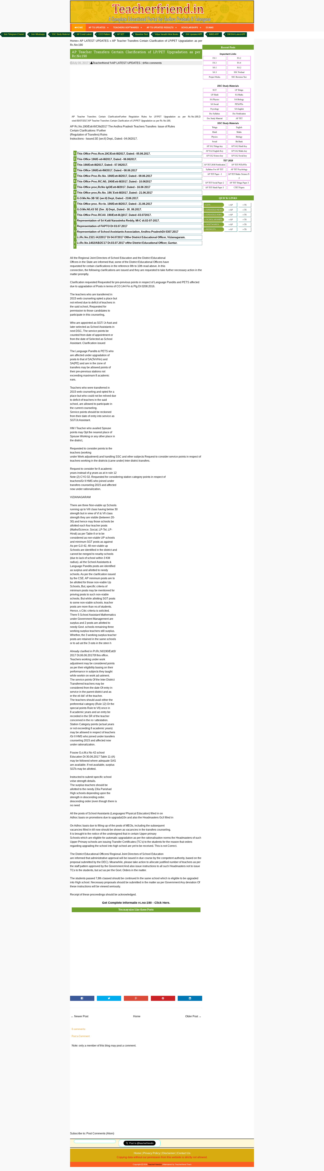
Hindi (214, 132)
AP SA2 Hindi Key (239, 146)
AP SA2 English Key (214, 151)
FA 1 (215, 58)
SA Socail (215, 104)
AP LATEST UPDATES (126, 62)
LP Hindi (214, 95)
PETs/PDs (239, 104)
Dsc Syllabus (214, 114)
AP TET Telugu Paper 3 (239, 183)
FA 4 (239, 63)
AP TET (239, 118)
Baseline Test (141, 34)
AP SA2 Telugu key (215, 146)
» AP (231, 205)
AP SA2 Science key (214, 156)
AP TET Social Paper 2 (214, 183)
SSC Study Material (61, 34)
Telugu (214, 127)
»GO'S (207, 205)
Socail (214, 141)
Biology (239, 137)
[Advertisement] (136, 90)
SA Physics (214, 99)
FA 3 (215, 63)
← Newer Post (79, 1016)
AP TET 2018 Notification (214, 165)
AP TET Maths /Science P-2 (239, 176)
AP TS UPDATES (97, 27)
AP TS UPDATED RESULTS (160, 27)
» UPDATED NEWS (214, 209)
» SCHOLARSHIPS (213, 219)
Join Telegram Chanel (14, 34)
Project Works (214, 77)
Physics (214, 137)
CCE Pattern (104, 34)
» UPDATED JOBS (213, 214)
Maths (239, 132)
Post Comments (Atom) (100, 1133)
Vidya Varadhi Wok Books (166, 34)
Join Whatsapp (38, 34)
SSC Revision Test (239, 77)
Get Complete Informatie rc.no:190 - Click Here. (136, 902)
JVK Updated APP (193, 34)
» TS (245, 205)
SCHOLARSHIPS (189, 27)
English (239, 127)
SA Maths (239, 95)
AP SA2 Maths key (239, 151)
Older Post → (193, 1016)
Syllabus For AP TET (214, 169)
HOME (79, 27)
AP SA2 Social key (239, 156)
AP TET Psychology (239, 169)
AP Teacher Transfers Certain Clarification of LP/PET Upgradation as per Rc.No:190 (136, 54)
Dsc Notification (239, 114)
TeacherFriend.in (155, 1164)
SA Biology (239, 99)
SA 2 (239, 67)
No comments (153, 62)
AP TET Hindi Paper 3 (214, 187)
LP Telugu (239, 90)
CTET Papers (239, 187)
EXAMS (209, 27)
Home (136, 1016)
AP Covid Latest (84, 34)
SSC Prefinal (239, 72)
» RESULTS (210, 229)
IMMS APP (214, 34)
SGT (215, 90)
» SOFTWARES (212, 224)
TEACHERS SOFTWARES (126, 27)
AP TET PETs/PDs (239, 165)
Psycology (214, 109)
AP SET (120, 34)
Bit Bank (239, 141)
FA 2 (239, 58)
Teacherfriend (101, 62)
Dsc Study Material (214, 118)
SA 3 (215, 72)
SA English (239, 109)
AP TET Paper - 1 (214, 174)
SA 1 (215, 67)
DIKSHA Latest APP (236, 34)
